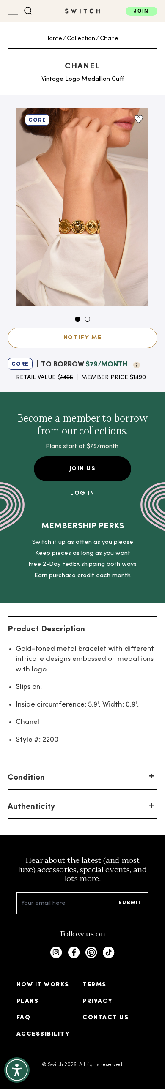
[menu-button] (13, 11)
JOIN (141, 11)
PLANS (27, 1001)
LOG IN (82, 493)
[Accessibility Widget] (17, 1070)
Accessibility (43, 1034)
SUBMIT (130, 903)
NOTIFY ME (82, 338)
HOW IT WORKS (42, 985)
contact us (105, 1018)
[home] (82, 11)
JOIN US (82, 469)
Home (53, 38)
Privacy (97, 1001)
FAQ (23, 1018)
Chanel (110, 38)
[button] (28, 10)
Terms (94, 985)
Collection (81, 38)
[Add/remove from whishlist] (138, 119)
